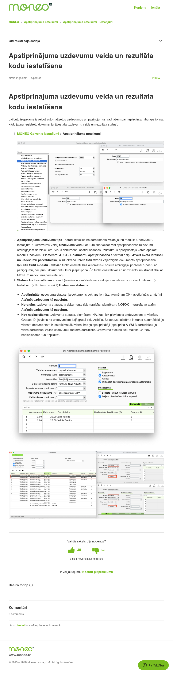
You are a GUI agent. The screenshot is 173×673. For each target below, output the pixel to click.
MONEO (14, 22)
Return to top (18, 585)
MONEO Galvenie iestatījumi (38, 133)
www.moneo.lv (20, 654)
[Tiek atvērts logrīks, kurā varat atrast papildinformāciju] (153, 665)
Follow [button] (156, 78)
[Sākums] (30, 9)
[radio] (74, 550)
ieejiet (21, 625)
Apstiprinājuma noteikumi (41, 22)
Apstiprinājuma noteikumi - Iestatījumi (88, 22)
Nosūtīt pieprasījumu (97, 571)
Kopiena (140, 7)
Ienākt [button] (155, 7)
